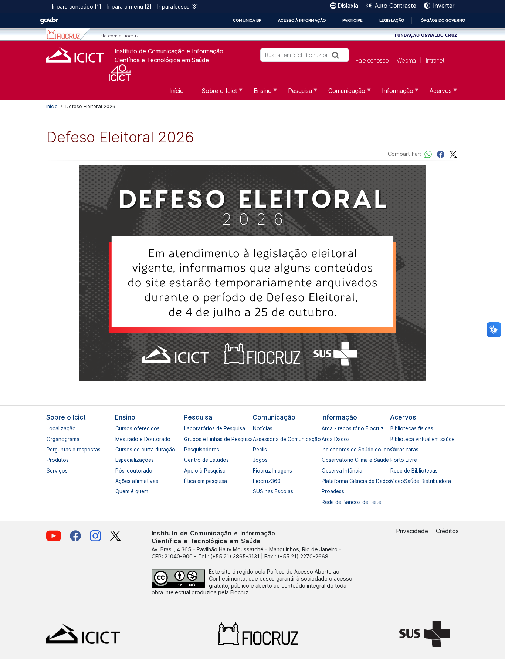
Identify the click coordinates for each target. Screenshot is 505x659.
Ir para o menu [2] (129, 6)
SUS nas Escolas (256, 491)
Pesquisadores (187, 450)
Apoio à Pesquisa (187, 471)
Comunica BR (247, 20)
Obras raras (393, 450)
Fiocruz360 (256, 481)
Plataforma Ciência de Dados (325, 481)
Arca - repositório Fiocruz (325, 428)
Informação (339, 417)
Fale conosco (372, 60)
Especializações (118, 460)
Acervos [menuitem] (436, 93)
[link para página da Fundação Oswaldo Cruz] (426, 34)
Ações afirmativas (118, 481)
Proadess (325, 491)
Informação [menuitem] (393, 93)
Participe (352, 20)
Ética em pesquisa (187, 481)
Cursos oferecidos (118, 428)
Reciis (256, 450)
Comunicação (274, 417)
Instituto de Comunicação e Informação (169, 51)
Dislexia (348, 5)
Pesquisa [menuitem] (295, 93)
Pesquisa (198, 417)
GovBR (49, 20)
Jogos (256, 460)
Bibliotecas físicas (393, 428)
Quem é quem (118, 491)
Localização (49, 428)
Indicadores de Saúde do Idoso (325, 450)
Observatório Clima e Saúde (325, 460)
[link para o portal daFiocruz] (68, 34)
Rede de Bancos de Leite (325, 502)
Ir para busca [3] (177, 6)
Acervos (403, 417)
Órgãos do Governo (443, 20)
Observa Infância (325, 471)
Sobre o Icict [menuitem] (215, 93)
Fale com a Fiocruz (118, 35)
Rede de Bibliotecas (393, 471)
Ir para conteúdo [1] (76, 6)
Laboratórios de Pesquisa (187, 428)
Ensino (125, 417)
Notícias (256, 428)
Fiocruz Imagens (256, 471)
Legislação (391, 20)
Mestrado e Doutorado (118, 439)
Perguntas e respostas (49, 450)
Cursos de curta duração (118, 450)
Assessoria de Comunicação (256, 439)
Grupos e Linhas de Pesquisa (187, 439)
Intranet (435, 60)
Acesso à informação (302, 20)
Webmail (407, 60)
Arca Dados (325, 439)
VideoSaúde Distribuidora (393, 481)
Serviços (49, 471)
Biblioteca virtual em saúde (393, 439)
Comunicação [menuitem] (342, 93)
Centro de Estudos (187, 460)
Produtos (49, 460)
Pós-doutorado (118, 471)
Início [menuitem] (176, 90)
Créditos (447, 531)
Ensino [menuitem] (258, 93)
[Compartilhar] (440, 154)
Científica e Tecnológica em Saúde (162, 60)
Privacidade (412, 531)
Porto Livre (393, 460)
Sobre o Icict (66, 417)
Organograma (49, 439)
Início (52, 106)
